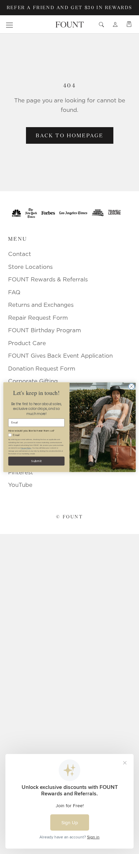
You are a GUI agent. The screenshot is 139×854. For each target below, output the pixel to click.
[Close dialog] (131, 386)
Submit (36, 461)
